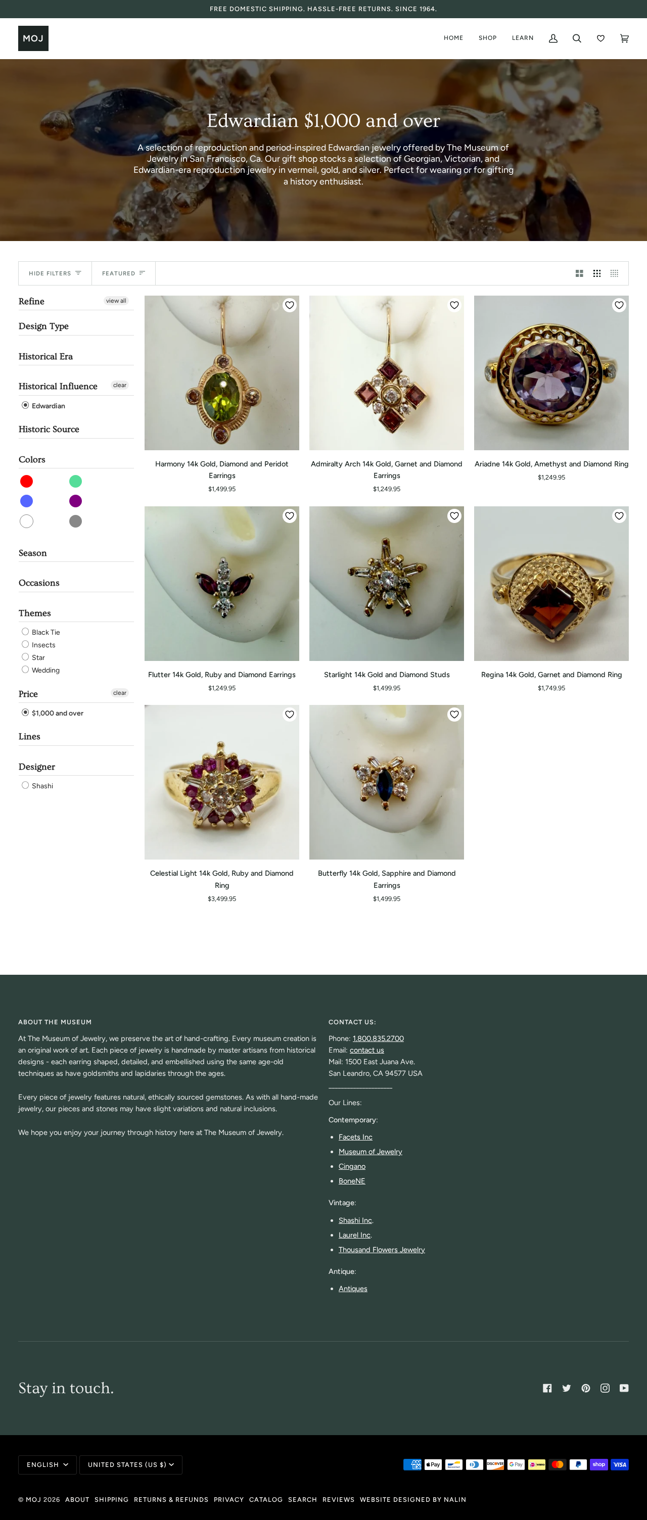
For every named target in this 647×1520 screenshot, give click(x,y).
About (77, 1499)
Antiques (353, 1288)
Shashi (41, 786)
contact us (367, 1050)
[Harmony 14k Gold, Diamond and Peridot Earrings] (222, 373)
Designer (37, 767)
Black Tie (45, 632)
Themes (35, 613)
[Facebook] (547, 1388)
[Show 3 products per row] (597, 273)
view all (116, 300)
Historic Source (49, 429)
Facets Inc (356, 1137)
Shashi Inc (355, 1220)
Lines (29, 736)
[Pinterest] (585, 1388)
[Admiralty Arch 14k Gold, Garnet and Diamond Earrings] (386, 373)
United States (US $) (127, 1464)
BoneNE (352, 1180)
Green (76, 481)
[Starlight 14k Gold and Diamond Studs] (386, 583)
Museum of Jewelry (370, 1151)
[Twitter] (566, 1388)
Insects (43, 645)
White (27, 521)
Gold (76, 521)
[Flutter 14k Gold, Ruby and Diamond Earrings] (222, 583)
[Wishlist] (601, 38)
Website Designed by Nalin (413, 1499)
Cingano (352, 1166)
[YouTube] (624, 1388)
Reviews (338, 1499)
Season (33, 553)
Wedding (45, 671)
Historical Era (46, 356)
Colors (32, 459)
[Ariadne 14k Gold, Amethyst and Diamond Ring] (551, 373)
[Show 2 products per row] (579, 273)
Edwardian (47, 406)
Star (37, 657)
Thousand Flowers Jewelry (382, 1249)
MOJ (33, 1499)
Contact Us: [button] (353, 1022)
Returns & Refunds (171, 1499)
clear (119, 385)
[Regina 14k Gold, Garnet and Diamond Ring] (551, 583)
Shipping (112, 1499)
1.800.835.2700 (378, 1038)
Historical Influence (58, 386)
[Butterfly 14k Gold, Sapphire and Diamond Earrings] (386, 782)
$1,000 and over (56, 713)
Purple (76, 501)
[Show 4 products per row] (617, 273)
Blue (27, 501)
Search (302, 1499)
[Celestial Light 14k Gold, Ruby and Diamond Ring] (222, 782)
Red (27, 481)
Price (28, 694)
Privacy (229, 1499)
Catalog (266, 1499)
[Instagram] (605, 1388)
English (44, 1464)
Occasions (39, 583)
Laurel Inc (355, 1235)
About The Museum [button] (55, 1022)
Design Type (44, 326)
